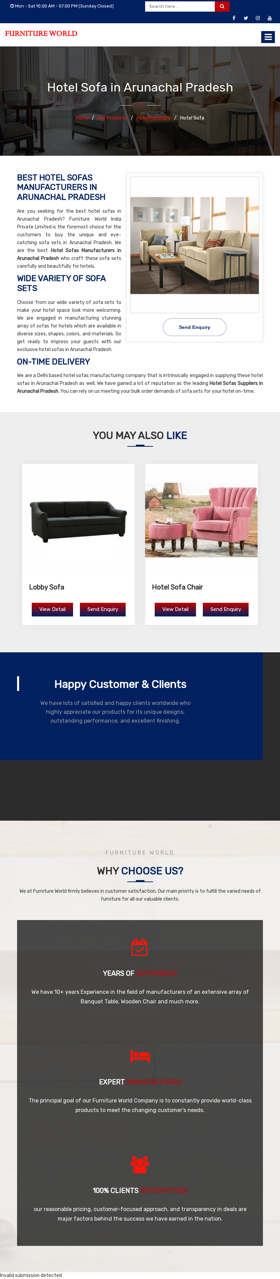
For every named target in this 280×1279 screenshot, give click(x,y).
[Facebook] (234, 18)
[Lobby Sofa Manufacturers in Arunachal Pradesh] (78, 520)
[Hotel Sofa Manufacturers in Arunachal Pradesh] (194, 245)
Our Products (113, 118)
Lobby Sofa (46, 587)
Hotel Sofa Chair (177, 587)
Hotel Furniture (154, 118)
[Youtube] (270, 18)
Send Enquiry (194, 327)
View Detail (52, 609)
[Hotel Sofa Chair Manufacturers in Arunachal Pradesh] (201, 520)
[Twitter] (246, 18)
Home (82, 118)
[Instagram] (258, 18)
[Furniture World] (41, 33)
